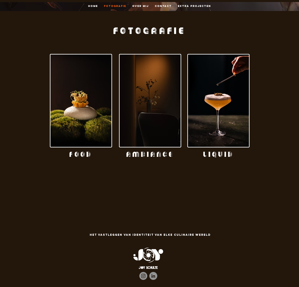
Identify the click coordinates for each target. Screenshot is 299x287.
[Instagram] (143, 276)
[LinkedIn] (153, 276)
